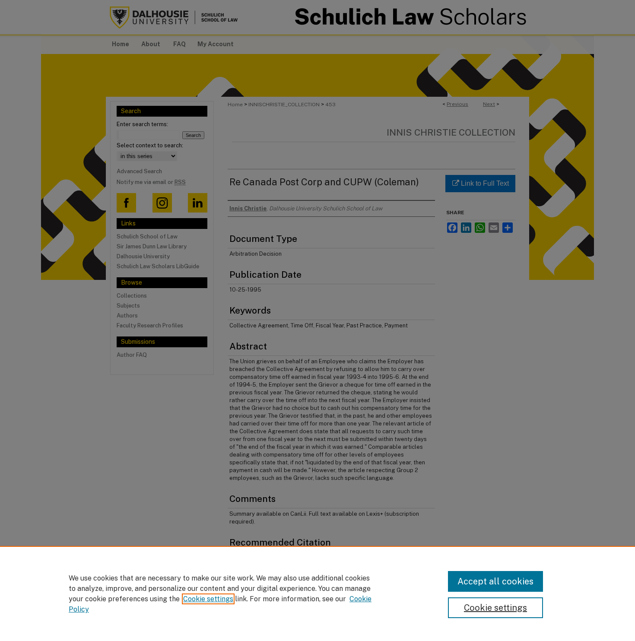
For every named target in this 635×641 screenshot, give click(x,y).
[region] (317, 593)
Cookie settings (208, 599)
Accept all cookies (495, 581)
